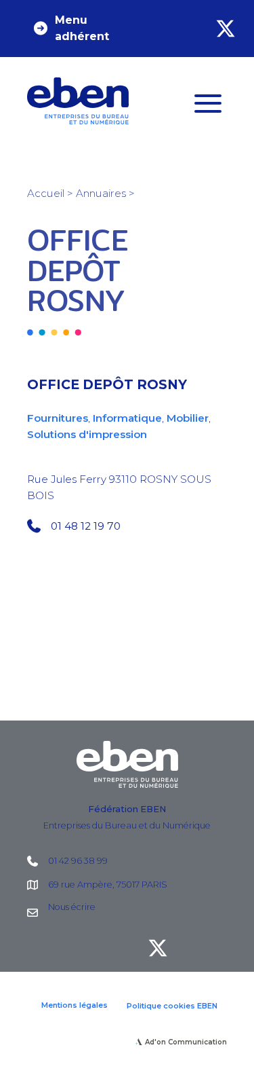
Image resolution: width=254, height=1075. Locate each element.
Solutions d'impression (87, 434)
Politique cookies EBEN (172, 1005)
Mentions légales (74, 1005)
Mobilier (188, 418)
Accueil (45, 193)
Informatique (127, 418)
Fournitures (57, 418)
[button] (81, 28)
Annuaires (101, 193)
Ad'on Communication (186, 1042)
